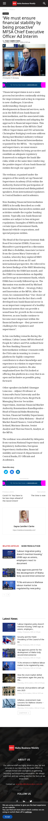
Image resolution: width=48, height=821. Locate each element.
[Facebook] (17, 801)
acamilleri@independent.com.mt (29, 784)
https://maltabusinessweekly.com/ (24, 530)
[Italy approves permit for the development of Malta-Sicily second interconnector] (9, 572)
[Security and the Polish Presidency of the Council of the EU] (9, 640)
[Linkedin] (24, 801)
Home (5, 9)
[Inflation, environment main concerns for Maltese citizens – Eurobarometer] (9, 703)
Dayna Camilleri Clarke (12, 41)
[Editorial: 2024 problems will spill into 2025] (9, 691)
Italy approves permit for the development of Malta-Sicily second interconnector (31, 572)
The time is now (38, 495)
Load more (23, 713)
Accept (7, 817)
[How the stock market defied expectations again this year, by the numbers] (9, 678)
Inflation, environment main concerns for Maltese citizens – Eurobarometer (30, 702)
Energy (5, 576)
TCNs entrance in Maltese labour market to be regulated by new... (31, 663)
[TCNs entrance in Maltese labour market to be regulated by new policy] (9, 585)
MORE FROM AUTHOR (30, 546)
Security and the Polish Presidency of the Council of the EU (30, 639)
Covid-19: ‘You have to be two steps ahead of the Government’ (13, 498)
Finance (12, 9)
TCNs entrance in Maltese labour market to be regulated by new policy (30, 585)
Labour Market (7, 557)
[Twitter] (31, 801)
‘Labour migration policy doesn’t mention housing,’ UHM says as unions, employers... (30, 626)
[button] (44, 3)
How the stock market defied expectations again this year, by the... (30, 677)
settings (28, 812)
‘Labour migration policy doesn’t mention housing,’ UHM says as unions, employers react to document (30, 557)
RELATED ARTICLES (11, 546)
